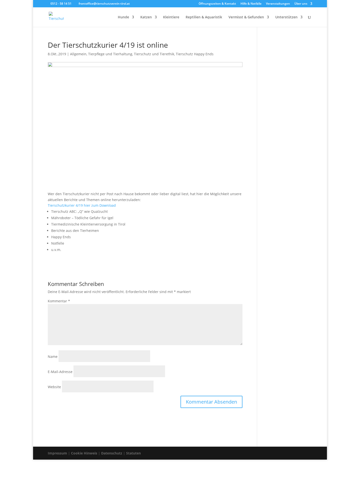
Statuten (133, 453)
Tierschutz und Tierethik (154, 54)
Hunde (123, 17)
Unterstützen (286, 17)
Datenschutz (111, 453)
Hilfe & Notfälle (251, 4)
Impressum (57, 453)
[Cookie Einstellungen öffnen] (36, 495)
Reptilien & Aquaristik (204, 17)
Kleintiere (171, 17)
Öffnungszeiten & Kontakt (217, 4)
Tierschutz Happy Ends (195, 54)
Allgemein (78, 54)
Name (53, 356)
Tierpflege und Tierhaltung (110, 54)
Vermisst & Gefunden (246, 17)
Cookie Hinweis (84, 453)
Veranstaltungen (278, 4)
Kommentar (59, 301)
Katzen (146, 17)
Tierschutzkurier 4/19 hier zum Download (82, 205)
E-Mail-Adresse (60, 371)
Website (54, 387)
